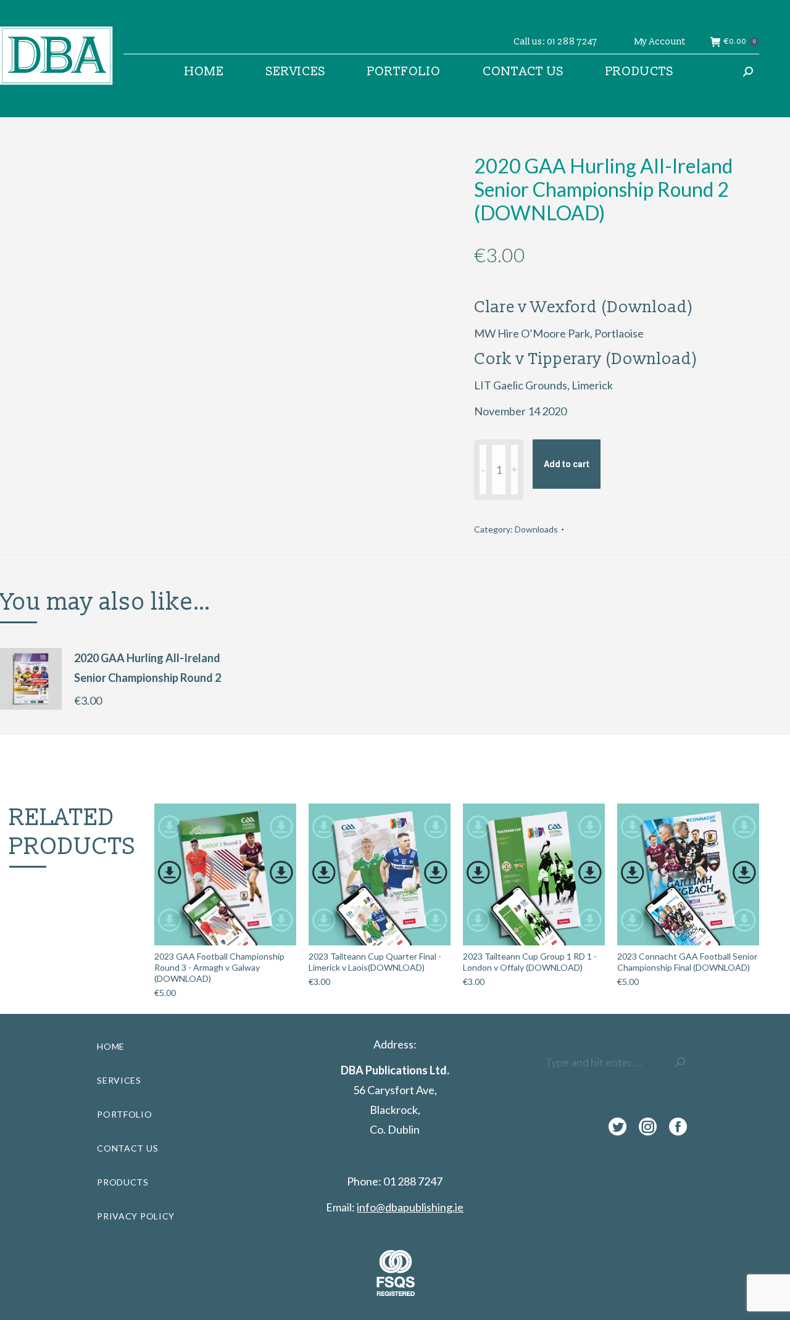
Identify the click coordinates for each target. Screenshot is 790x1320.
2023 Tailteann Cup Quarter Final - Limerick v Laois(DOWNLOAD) (375, 962)
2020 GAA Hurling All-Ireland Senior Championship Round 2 (147, 667)
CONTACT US (127, 1148)
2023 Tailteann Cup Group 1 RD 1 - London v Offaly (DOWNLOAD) (530, 962)
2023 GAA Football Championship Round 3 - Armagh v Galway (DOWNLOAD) (219, 967)
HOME (111, 1046)
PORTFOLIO (124, 1114)
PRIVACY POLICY (136, 1216)
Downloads (536, 529)
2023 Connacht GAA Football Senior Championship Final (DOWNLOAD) (687, 962)
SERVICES (119, 1080)
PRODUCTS (123, 1182)
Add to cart (566, 464)
